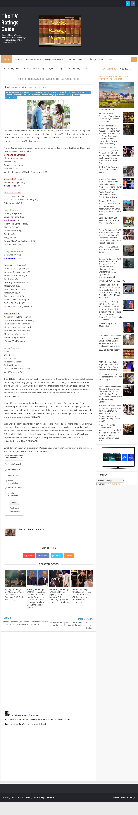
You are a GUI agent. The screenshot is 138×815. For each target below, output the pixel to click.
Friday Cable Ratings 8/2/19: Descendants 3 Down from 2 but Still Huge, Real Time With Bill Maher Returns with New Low (71, 625)
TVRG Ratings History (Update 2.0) (108, 324)
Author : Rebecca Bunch (31, 529)
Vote (14, 503)
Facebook (43, 555)
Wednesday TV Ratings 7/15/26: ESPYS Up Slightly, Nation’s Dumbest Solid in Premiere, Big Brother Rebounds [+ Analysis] (59, 595)
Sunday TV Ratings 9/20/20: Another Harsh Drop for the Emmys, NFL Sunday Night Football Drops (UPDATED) (82, 595)
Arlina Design (129, 797)
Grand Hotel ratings (14, 94)
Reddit (30, 555)
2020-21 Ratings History (109, 350)
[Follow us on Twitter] (128, 3)
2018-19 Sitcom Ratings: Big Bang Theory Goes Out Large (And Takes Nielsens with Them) (109, 366)
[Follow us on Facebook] (133, 3)
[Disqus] (48, 673)
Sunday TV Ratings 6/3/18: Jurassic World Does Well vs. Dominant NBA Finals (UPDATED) (14, 594)
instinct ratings (48, 94)
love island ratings (63, 94)
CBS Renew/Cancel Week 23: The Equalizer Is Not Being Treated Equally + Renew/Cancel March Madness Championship (110, 340)
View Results (14, 508)
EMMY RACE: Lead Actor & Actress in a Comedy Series (109, 249)
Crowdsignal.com (14, 511)
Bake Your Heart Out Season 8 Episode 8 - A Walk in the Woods (109, 220)
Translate (116, 484)
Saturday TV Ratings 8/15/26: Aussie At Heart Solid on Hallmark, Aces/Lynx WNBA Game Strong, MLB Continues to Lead (110, 207)
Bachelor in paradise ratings (17, 92)
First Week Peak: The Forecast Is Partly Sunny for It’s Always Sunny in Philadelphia (109, 117)
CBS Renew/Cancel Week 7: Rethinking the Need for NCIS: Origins (110, 377)
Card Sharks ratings (56, 92)
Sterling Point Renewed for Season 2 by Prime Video (109, 169)
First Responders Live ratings (78, 92)
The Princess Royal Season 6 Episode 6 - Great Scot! (113, 77)
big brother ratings (38, 92)
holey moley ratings (32, 94)
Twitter (57, 555)
